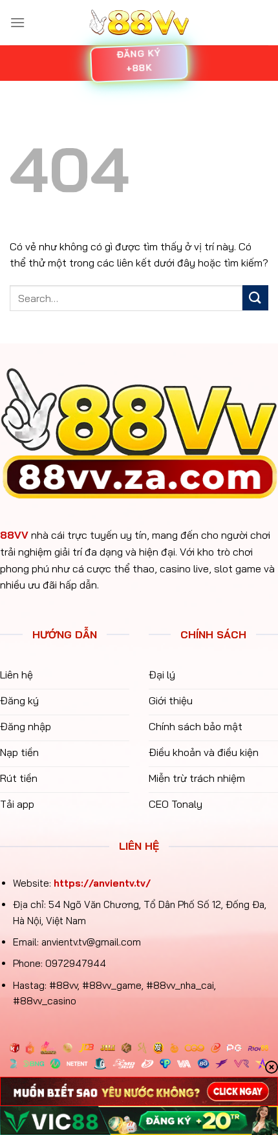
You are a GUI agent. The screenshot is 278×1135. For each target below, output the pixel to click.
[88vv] (139, 23)
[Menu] (17, 22)
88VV (14, 534)
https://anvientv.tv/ (102, 883)
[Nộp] (255, 297)
